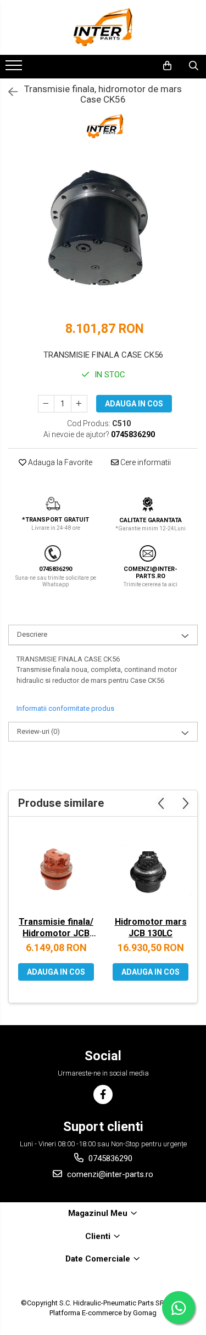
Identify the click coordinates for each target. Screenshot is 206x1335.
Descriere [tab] (32, 634)
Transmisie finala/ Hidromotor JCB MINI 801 (56, 929)
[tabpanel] (103, 234)
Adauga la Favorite (59, 462)
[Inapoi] (8, 92)
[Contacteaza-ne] (138, 66)
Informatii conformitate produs (65, 708)
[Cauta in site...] (193, 66)
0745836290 (109, 1158)
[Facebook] (103, 1094)
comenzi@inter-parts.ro (109, 1174)
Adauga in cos (134, 403)
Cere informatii (145, 462)
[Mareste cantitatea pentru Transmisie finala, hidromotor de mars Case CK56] (79, 403)
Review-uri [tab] (38, 731)
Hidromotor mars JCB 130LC (151, 927)
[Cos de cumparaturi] (167, 66)
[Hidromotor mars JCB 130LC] (150, 869)
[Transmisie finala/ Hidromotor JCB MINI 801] (56, 869)
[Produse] (15, 68)
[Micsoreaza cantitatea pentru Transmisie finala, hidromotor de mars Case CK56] (46, 403)
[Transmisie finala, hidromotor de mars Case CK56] (103, 234)
